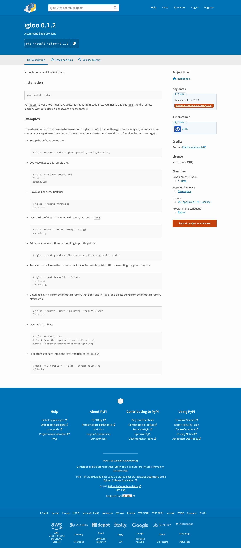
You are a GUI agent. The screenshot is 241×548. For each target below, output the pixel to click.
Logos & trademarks (98, 434)
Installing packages (53, 420)
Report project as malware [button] (194, 223)
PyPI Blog (97, 420)
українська (107, 513)
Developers (184, 191)
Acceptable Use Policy (185, 439)
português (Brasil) (91, 513)
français (65, 513)
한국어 (203, 513)
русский (170, 513)
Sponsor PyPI (142, 434)
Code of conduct (185, 429)
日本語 (76, 513)
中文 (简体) (143, 513)
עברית (181, 513)
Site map (120, 490)
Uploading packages (53, 425)
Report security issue (186, 425)
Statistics (98, 429)
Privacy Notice (185, 434)
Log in (194, 8)
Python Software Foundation (118, 480)
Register (209, 8)
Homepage (183, 79)
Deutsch (131, 513)
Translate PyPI (141, 429)
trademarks (153, 477)
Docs (165, 8)
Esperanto (191, 513)
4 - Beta (182, 181)
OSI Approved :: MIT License (194, 202)
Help (153, 8)
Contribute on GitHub (141, 425)
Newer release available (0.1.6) (194, 105)
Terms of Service (185, 420)
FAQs (54, 439)
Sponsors (179, 8)
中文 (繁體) (157, 513)
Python (182, 212)
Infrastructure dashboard (97, 425)
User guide (53, 429)
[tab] (36, 60)
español (55, 513)
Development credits (141, 439)
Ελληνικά (120, 513)
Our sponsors (98, 439)
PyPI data (179, 94)
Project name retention (53, 434)
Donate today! (120, 470)
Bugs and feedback (142, 420)
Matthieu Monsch (192, 147)
